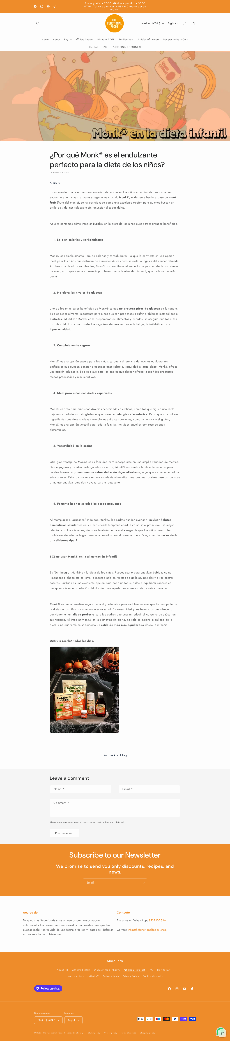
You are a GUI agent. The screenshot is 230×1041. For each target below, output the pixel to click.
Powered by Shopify (73, 1032)
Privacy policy (110, 1032)
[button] (38, 23)
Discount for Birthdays (107, 970)
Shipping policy (147, 1032)
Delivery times (110, 976)
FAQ (150, 970)
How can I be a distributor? (82, 976)
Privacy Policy (131, 976)
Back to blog (118, 755)
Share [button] (56, 183)
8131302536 (157, 920)
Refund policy (93, 1032)
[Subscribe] (143, 883)
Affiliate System (81, 970)
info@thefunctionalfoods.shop (147, 930)
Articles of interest (134, 970)
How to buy (164, 970)
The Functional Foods (53, 1032)
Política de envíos (153, 976)
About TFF (62, 970)
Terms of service (128, 1032)
